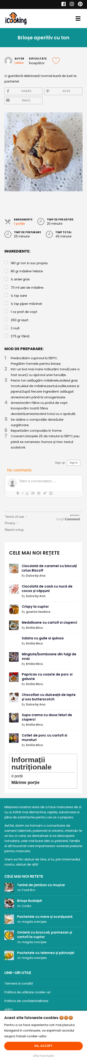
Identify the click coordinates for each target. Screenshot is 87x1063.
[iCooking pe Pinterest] (79, 4)
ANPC (8, 1009)
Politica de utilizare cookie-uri (27, 992)
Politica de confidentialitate (26, 1001)
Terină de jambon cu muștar (41, 885)
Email (26, 100)
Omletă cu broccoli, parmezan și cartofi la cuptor (44, 934)
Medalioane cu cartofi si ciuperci (49, 622)
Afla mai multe (43, 1056)
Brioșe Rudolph (29, 900)
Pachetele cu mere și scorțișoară (44, 916)
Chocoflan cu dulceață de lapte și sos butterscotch (49, 697)
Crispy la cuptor (35, 606)
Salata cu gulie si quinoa (43, 638)
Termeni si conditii (18, 983)
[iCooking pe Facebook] (62, 4)
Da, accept (43, 1046)
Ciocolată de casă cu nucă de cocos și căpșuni (47, 588)
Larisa (19, 62)
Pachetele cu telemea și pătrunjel (45, 953)
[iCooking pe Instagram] (71, 4)
